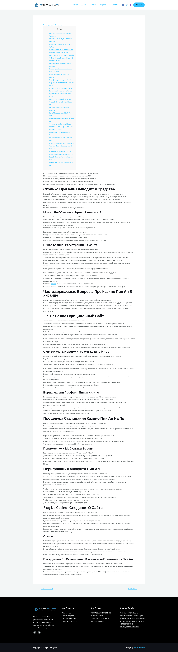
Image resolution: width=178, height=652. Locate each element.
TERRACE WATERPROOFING (101, 613)
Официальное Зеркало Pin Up (60, 124)
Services (93, 5)
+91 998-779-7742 (126, 624)
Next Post (132, 589)
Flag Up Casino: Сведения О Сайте (61, 83)
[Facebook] (123, 5)
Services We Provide (69, 618)
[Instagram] (130, 5)
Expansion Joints (97, 616)
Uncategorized (48, 25)
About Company (68, 616)
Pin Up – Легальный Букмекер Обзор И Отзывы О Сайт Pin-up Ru (60, 102)
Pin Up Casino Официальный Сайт (61, 55)
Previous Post (47, 589)
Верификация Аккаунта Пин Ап (60, 80)
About (83, 5)
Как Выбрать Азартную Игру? (60, 151)
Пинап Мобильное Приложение (61, 154)
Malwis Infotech (139, 648)
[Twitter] (127, 5)
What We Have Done (69, 621)
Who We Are (66, 613)
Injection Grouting (97, 621)
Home (75, 5)
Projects (103, 5)
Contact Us (113, 5)
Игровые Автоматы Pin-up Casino (61, 143)
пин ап (53, 284)
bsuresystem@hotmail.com (129, 627)
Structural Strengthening (100, 618)
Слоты (51, 85)
